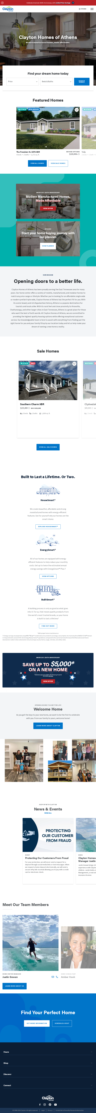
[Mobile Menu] (92, 9)
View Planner (48, 246)
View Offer (48, 208)
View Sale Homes (58, 163)
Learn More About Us (14, 986)
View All (48, 813)
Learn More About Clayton (48, 726)
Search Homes (82, 81)
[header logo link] (8, 9)
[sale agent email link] (52, 976)
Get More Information (37, 1023)
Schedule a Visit (62, 1023)
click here (50, 676)
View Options (48, 576)
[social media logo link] (39, 1105)
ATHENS (83, 9)
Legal (43, 1110)
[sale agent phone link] (56, 976)
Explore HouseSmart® (48, 527)
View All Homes (37, 163)
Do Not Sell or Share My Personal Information (70, 1110)
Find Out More (48, 626)
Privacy (50, 1110)
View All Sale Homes (48, 447)
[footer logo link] (48, 1098)
